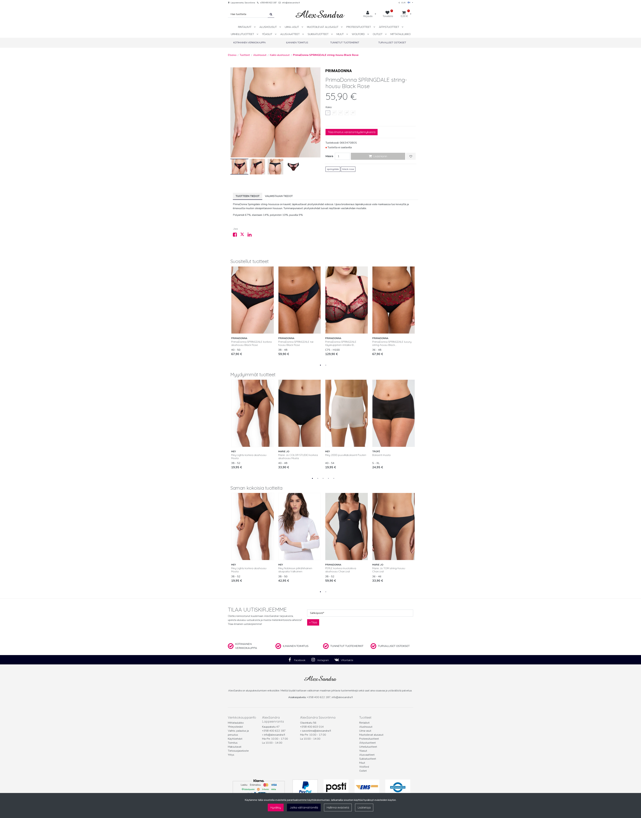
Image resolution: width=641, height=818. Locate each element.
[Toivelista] (411, 156)
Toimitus (233, 743)
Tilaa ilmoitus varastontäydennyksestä (351, 132)
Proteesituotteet (369, 739)
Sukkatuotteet (367, 759)
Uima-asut (365, 731)
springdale (333, 169)
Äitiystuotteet (367, 743)
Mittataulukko (236, 723)
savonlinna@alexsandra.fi (316, 731)
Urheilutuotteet (368, 747)
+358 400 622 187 (268, 2)
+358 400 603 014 (312, 727)
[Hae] (271, 14)
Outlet (363, 771)
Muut (362, 763)
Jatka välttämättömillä (304, 807)
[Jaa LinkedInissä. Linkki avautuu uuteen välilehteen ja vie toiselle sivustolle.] (251, 235)
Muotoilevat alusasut (371, 735)
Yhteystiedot (235, 727)
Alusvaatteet (367, 755)
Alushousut (365, 727)
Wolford (364, 767)
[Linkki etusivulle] (320, 14)
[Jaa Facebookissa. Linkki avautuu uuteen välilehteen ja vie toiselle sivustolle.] (236, 235)
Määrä (329, 156)
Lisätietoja (364, 807)
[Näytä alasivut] (255, 27)
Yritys (231, 755)
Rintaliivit (364, 723)
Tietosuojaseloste (238, 751)
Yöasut (363, 751)
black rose (348, 169)
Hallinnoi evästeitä (338, 807)
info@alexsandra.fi (291, 2)
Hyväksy (275, 807)
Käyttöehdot (235, 739)
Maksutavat (234, 747)
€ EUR (403, 2)
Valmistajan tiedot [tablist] (279, 196)
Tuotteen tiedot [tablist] (248, 196)
